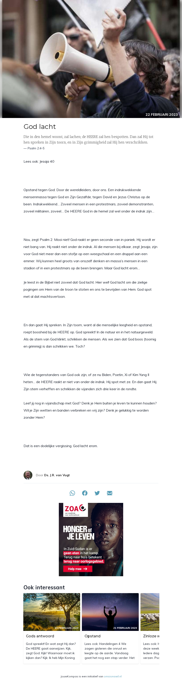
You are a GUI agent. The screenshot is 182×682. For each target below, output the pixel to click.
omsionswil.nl (113, 676)
